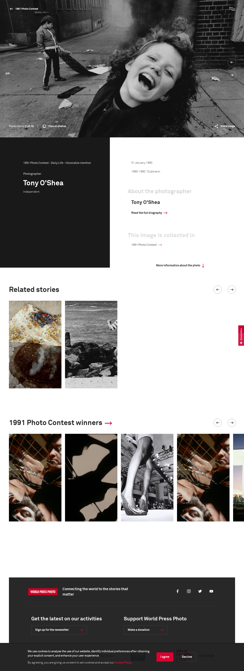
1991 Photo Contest (26, 9)
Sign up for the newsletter (52, 629)
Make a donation (139, 629)
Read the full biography (146, 212)
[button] (218, 290)
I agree (164, 656)
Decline (187, 656)
